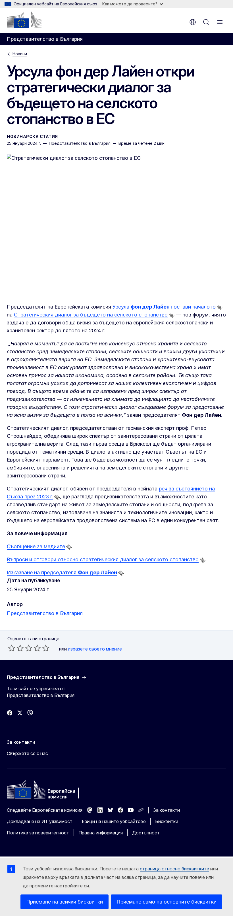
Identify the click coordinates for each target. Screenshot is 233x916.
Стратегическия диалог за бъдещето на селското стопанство (91, 315)
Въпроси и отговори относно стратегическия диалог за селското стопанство (103, 559)
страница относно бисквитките (174, 869)
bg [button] (192, 22)
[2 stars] (15, 648)
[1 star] (11, 648)
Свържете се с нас (27, 753)
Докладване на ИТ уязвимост (39, 821)
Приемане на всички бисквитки (64, 902)
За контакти (166, 810)
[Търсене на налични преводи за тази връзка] (219, 307)
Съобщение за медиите (36, 546)
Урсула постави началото (164, 307)
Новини (20, 53)
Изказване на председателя (62, 572)
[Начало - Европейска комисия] (24, 19)
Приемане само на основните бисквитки (166, 902)
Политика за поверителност (38, 833)
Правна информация (100, 833)
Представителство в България (45, 613)
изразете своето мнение (95, 649)
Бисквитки (166, 821)
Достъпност (146, 833)
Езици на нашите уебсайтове (114, 821)
